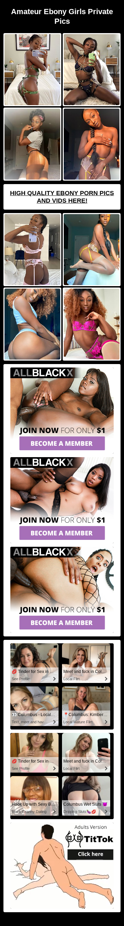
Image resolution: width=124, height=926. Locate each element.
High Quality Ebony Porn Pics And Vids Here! (62, 197)
